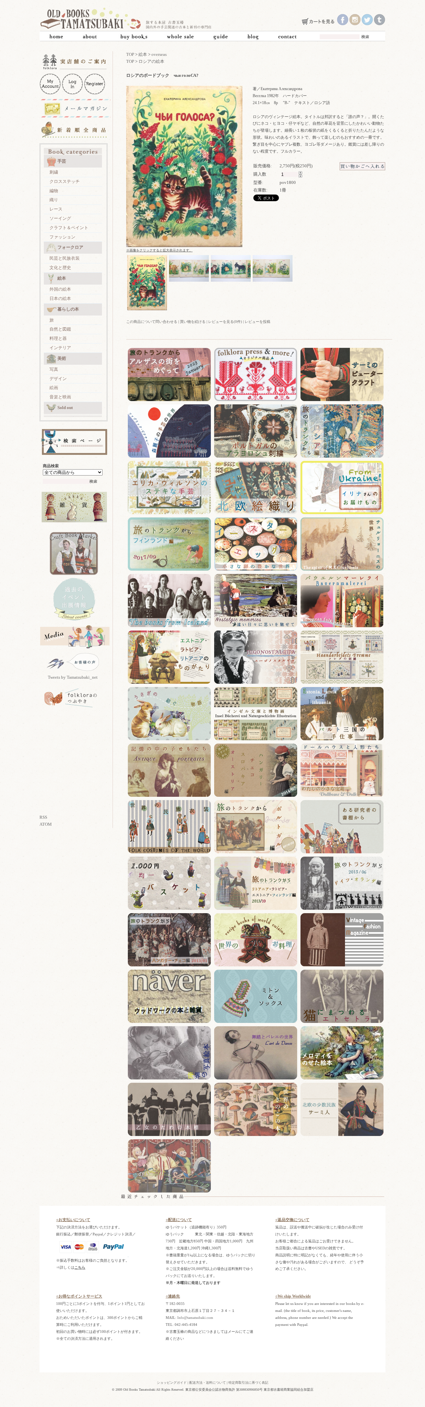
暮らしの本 (68, 309)
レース (55, 209)
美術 (61, 358)
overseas (159, 54)
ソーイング (60, 218)
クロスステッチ (64, 181)
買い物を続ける (193, 322)
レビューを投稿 (257, 322)
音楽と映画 (60, 396)
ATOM (46, 824)
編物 (53, 190)
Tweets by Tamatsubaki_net (73, 677)
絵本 (61, 278)
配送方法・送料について (207, 1382)
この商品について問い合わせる (151, 322)
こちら (79, 1267)
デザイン (58, 378)
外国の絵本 (60, 289)
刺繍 (53, 172)
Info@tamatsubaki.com (195, 1318)
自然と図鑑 (60, 329)
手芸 (61, 161)
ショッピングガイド (172, 1382)
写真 (53, 369)
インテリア (60, 347)
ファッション (62, 236)
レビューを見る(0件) (225, 322)
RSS (43, 817)
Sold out (65, 407)
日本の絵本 (60, 298)
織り (53, 199)
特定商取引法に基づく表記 (248, 1382)
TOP (130, 54)
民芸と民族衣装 (64, 258)
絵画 (53, 387)
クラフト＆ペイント (68, 227)
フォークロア (70, 247)
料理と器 (58, 338)
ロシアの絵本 (151, 61)
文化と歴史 (60, 267)
